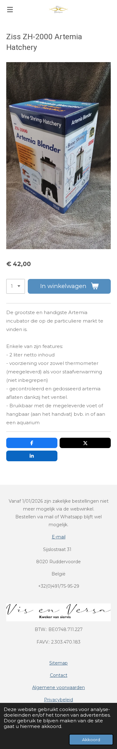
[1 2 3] (15, 286)
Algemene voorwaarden (58, 687)
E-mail (59, 537)
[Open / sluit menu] (10, 9)
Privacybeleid (58, 700)
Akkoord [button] (91, 739)
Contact (58, 675)
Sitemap (58, 663)
